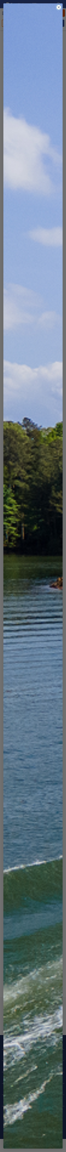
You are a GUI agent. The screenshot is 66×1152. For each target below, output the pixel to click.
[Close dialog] (58, 7)
